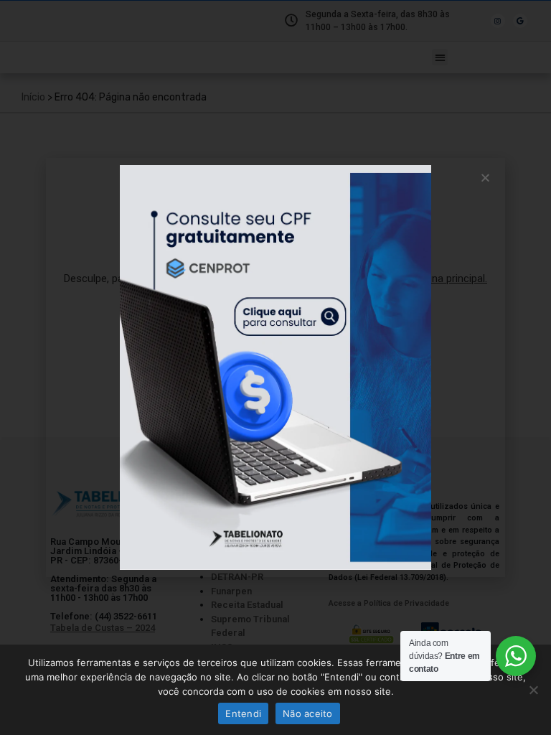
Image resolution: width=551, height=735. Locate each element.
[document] (275, 367)
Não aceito (308, 713)
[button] (485, 177)
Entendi (243, 713)
